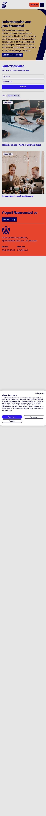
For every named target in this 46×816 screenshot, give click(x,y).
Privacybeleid (39, 393)
